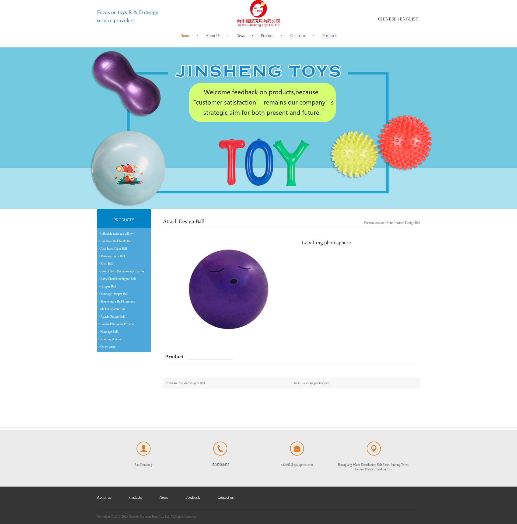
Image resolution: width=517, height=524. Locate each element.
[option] (258, 128)
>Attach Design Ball (112, 316)
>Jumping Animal (110, 339)
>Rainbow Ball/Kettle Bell (115, 241)
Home (185, 36)
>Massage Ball (108, 332)
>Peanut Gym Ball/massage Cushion (122, 271)
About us (104, 497)
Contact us (298, 36)
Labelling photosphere (312, 383)
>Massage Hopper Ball (113, 294)
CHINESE (387, 19)
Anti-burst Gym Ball (185, 383)
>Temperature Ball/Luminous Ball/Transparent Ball (117, 305)
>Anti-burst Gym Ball (113, 249)
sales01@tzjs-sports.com (297, 465)
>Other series (107, 347)
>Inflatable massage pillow (116, 233)
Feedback (329, 36)
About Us (213, 36)
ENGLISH (409, 19)
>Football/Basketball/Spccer (116, 324)
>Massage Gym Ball (112, 256)
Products (267, 36)
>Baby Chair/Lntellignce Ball (117, 279)
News (240, 36)
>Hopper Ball (107, 286)
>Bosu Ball (106, 264)
